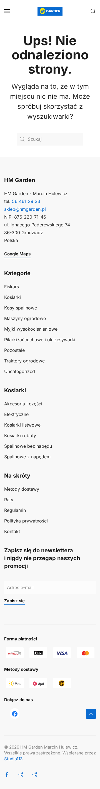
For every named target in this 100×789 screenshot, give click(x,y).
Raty (8, 499)
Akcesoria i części (23, 403)
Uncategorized (19, 371)
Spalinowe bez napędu (28, 446)
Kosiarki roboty (20, 435)
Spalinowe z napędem (27, 456)
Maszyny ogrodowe (25, 318)
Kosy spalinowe (20, 308)
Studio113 (13, 758)
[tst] (14, 713)
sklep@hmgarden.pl (25, 209)
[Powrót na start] (50, 11)
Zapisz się (14, 600)
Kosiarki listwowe (22, 425)
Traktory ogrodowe (24, 361)
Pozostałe (14, 350)
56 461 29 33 (26, 201)
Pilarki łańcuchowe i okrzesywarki (39, 339)
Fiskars (11, 286)
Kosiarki (12, 297)
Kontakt (12, 531)
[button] (7, 11)
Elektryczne (16, 414)
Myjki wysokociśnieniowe (31, 329)
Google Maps (17, 253)
